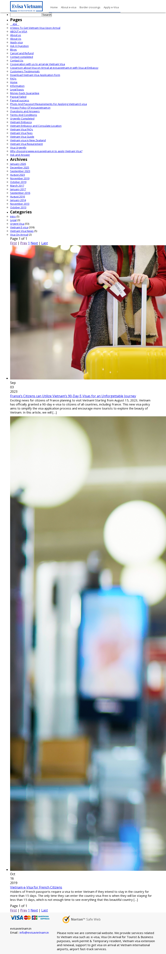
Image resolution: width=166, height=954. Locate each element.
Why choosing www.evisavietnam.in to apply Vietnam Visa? (46, 151)
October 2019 (18, 182)
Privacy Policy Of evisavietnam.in (30, 107)
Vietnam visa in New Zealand (28, 140)
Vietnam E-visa (19, 227)
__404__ (14, 24)
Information (17, 86)
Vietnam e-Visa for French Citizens (36, 887)
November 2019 (19, 178)
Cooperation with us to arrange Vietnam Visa (37, 64)
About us (15, 35)
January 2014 (18, 200)
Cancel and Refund (22, 53)
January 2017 (18, 189)
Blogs (13, 49)
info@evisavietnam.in (34, 932)
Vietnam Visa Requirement (26, 144)
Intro (13, 216)
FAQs (13, 78)
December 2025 (19, 167)
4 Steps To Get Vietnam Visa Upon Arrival (35, 28)
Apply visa (16, 42)
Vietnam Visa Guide (22, 136)
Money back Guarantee (24, 93)
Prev (23, 243)
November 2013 (19, 204)
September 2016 (20, 193)
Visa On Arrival (19, 234)
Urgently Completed (22, 118)
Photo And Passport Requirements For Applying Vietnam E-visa (48, 104)
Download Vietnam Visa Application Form (35, 75)
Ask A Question (19, 46)
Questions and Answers (25, 111)
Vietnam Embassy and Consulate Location (36, 126)
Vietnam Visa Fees (21, 133)
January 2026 (18, 164)
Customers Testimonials (25, 71)
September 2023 (20, 171)
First (13, 243)
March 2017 (17, 185)
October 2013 (18, 207)
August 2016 (17, 196)
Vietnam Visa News (22, 231)
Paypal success (19, 100)
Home (13, 82)
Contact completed (21, 57)
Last (44, 243)
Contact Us (16, 60)
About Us (15, 39)
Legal (13, 220)
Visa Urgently (18, 147)
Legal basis (17, 89)
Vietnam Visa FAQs (21, 129)
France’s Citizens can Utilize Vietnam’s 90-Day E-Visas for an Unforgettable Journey (73, 396)
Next (34, 243)
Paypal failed (18, 97)
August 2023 (17, 175)
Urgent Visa (17, 224)
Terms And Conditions (23, 115)
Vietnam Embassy (21, 122)
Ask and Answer (20, 155)
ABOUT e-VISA (18, 31)
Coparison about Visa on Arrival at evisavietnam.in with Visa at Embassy (54, 68)
